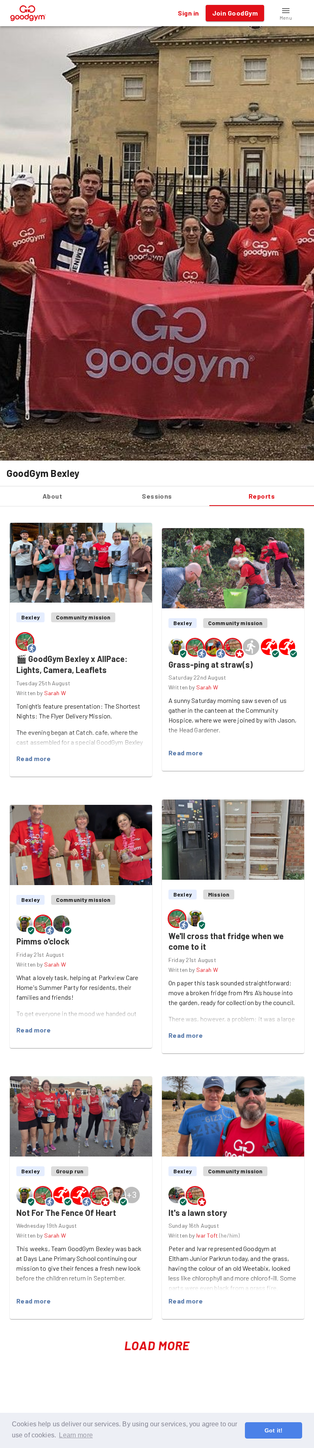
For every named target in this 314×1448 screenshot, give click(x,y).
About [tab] (52, 496)
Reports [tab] (262, 496)
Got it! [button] (274, 1430)
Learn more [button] (76, 1435)
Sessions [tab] (157, 496)
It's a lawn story (197, 1213)
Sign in (188, 13)
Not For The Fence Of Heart (66, 1213)
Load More (157, 1345)
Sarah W (55, 692)
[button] (285, 13)
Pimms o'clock (43, 941)
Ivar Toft (207, 1235)
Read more (33, 758)
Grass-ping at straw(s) (210, 664)
